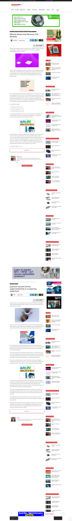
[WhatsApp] (38, 40)
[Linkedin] (49, 0)
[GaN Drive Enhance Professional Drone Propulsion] (48, 207)
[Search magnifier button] (57, 10)
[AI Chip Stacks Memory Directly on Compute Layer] (48, 155)
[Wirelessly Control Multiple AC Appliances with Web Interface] (48, 104)
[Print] (42, 40)
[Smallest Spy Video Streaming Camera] (48, 99)
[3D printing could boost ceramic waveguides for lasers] (48, 121)
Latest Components (34, 31)
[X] (50, 0)
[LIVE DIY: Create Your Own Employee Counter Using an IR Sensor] (48, 168)
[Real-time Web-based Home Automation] (48, 90)
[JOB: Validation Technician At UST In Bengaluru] (48, 233)
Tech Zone (29, 31)
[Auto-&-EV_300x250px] (27, 132)
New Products (16, 31)
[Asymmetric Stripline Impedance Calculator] (48, 259)
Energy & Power (25, 31)
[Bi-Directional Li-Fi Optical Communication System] (48, 64)
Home (10, 29)
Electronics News (14, 29)
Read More (18, 160)
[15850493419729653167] (54, 56)
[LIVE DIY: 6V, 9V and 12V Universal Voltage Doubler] (48, 177)
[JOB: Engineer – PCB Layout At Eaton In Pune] (48, 224)
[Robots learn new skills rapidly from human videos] (48, 125)
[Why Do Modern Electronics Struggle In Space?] (48, 78)
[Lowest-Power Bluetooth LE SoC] (48, 146)
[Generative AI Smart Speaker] (48, 73)
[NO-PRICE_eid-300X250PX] (54, 41)
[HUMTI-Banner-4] (36, 26)
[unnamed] (27, 91)
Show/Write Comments (27, 165)
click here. (20, 146)
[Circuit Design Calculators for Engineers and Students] (48, 245)
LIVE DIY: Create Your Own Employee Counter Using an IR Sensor (56, 168)
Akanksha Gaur (15, 40)
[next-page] (47, 81)
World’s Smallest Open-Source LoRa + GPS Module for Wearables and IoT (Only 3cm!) (56, 94)
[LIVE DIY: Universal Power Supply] (48, 172)
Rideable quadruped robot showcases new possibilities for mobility (56, 130)
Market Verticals (21, 31)
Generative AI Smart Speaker (55, 72)
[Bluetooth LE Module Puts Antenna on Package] (48, 142)
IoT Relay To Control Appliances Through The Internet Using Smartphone (56, 68)
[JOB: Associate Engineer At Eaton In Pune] (48, 219)
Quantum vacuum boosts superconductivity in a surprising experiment (56, 116)
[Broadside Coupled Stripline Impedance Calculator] (48, 250)
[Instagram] (47, 0)
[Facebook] (46, 0)
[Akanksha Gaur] (12, 40)
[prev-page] (46, 81)
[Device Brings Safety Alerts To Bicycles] (48, 151)
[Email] (40, 40)
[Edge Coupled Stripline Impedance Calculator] (48, 254)
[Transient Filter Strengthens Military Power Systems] (48, 198)
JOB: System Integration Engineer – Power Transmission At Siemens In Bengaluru (56, 228)
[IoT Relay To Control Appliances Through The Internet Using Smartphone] (48, 68)
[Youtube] (51, 0)
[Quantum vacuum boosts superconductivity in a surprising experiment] (48, 116)
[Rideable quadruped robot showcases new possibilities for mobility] (48, 130)
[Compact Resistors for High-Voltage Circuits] (48, 203)
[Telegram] (31, 40)
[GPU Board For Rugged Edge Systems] (48, 194)
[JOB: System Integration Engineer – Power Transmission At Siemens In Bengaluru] (48, 228)
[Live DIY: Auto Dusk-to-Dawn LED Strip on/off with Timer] (48, 181)
